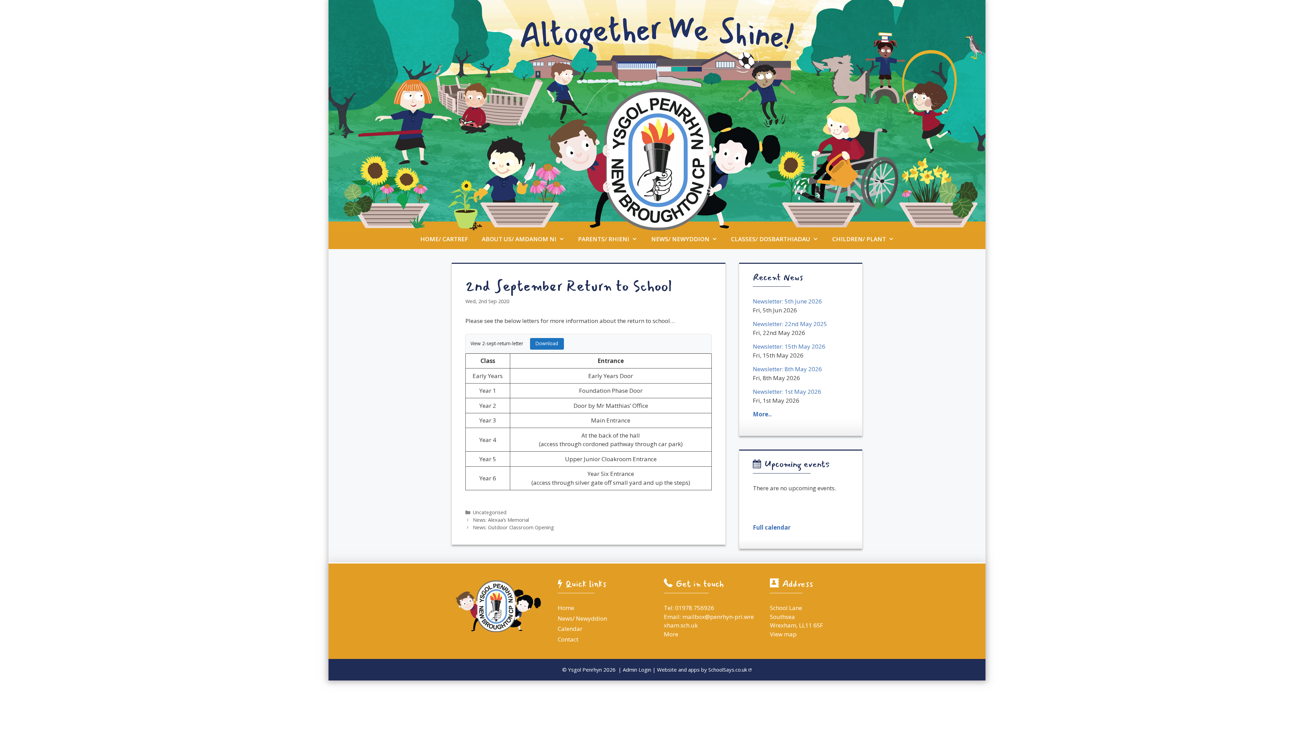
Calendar (570, 629)
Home (566, 608)
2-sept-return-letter (502, 343)
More (671, 634)
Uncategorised (489, 512)
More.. (762, 414)
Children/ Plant (859, 239)
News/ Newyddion (680, 239)
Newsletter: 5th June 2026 (787, 301)
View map (783, 634)
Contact (568, 639)
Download (547, 343)
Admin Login (637, 669)
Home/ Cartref (444, 239)
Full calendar (771, 527)
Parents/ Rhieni (603, 239)
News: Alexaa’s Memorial (501, 520)
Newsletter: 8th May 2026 (787, 369)
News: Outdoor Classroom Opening (513, 527)
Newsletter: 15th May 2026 (789, 346)
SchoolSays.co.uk (727, 669)
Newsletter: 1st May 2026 (787, 392)
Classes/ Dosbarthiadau (770, 239)
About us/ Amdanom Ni (519, 239)
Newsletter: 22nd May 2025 (790, 324)
